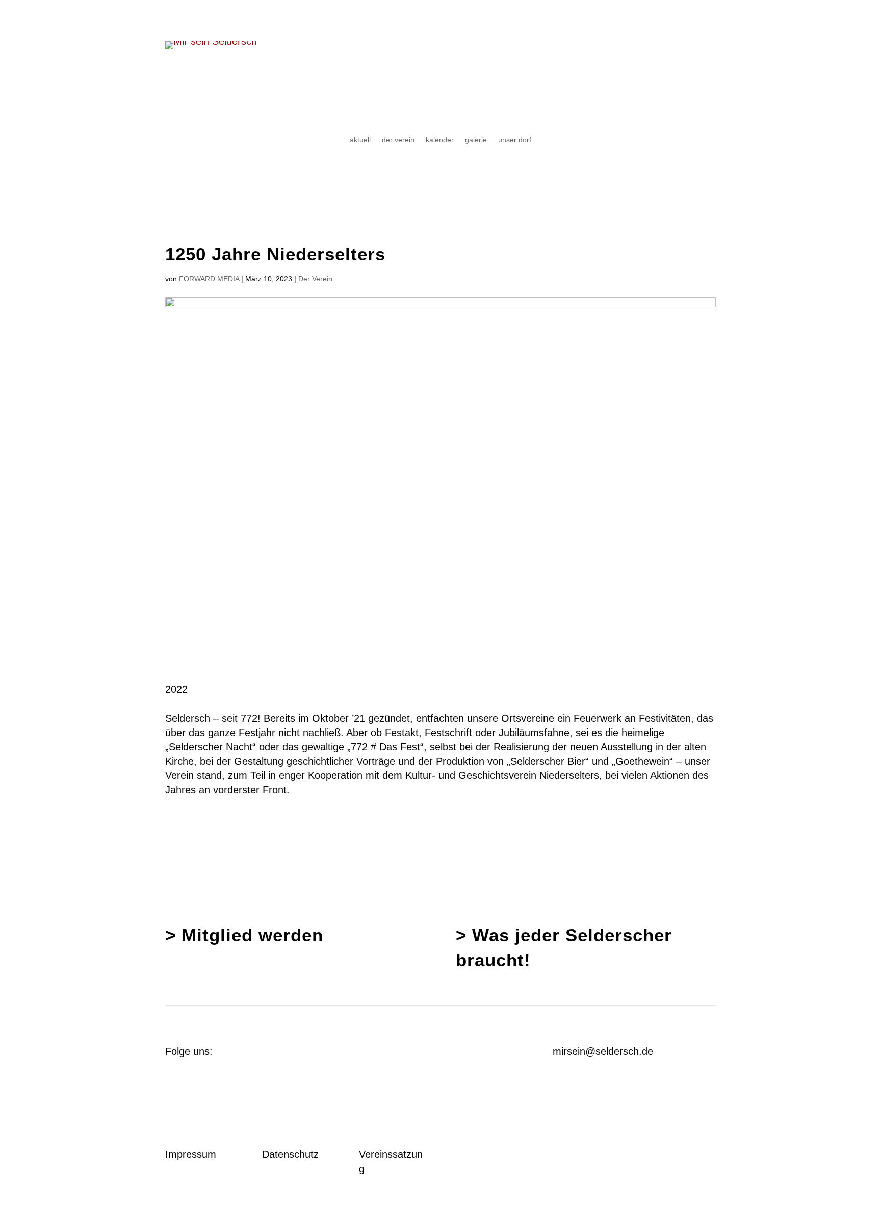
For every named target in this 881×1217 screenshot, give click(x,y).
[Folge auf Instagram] (387, 1052)
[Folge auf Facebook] (367, 1052)
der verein (398, 140)
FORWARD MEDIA (209, 279)
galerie (476, 140)
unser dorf (514, 140)
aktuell (360, 140)
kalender (440, 140)
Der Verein (315, 279)
